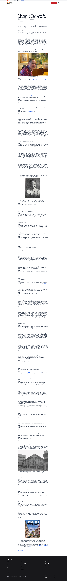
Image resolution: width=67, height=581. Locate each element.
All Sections (22, 7)
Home (19, 7)
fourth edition (41, 80)
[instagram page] (45, 563)
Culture (8, 564)
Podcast (8, 570)
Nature (22, 566)
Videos (8, 569)
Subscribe (53, 2)
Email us (22, 567)
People (22, 564)
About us (22, 561)
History (8, 566)
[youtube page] (48, 563)
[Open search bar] (59, 3)
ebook (30, 546)
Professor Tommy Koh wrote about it (34, 372)
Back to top (21, 550)
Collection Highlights (24, 563)
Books (8, 572)
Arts (7, 563)
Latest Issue (9, 561)
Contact (46, 565)
